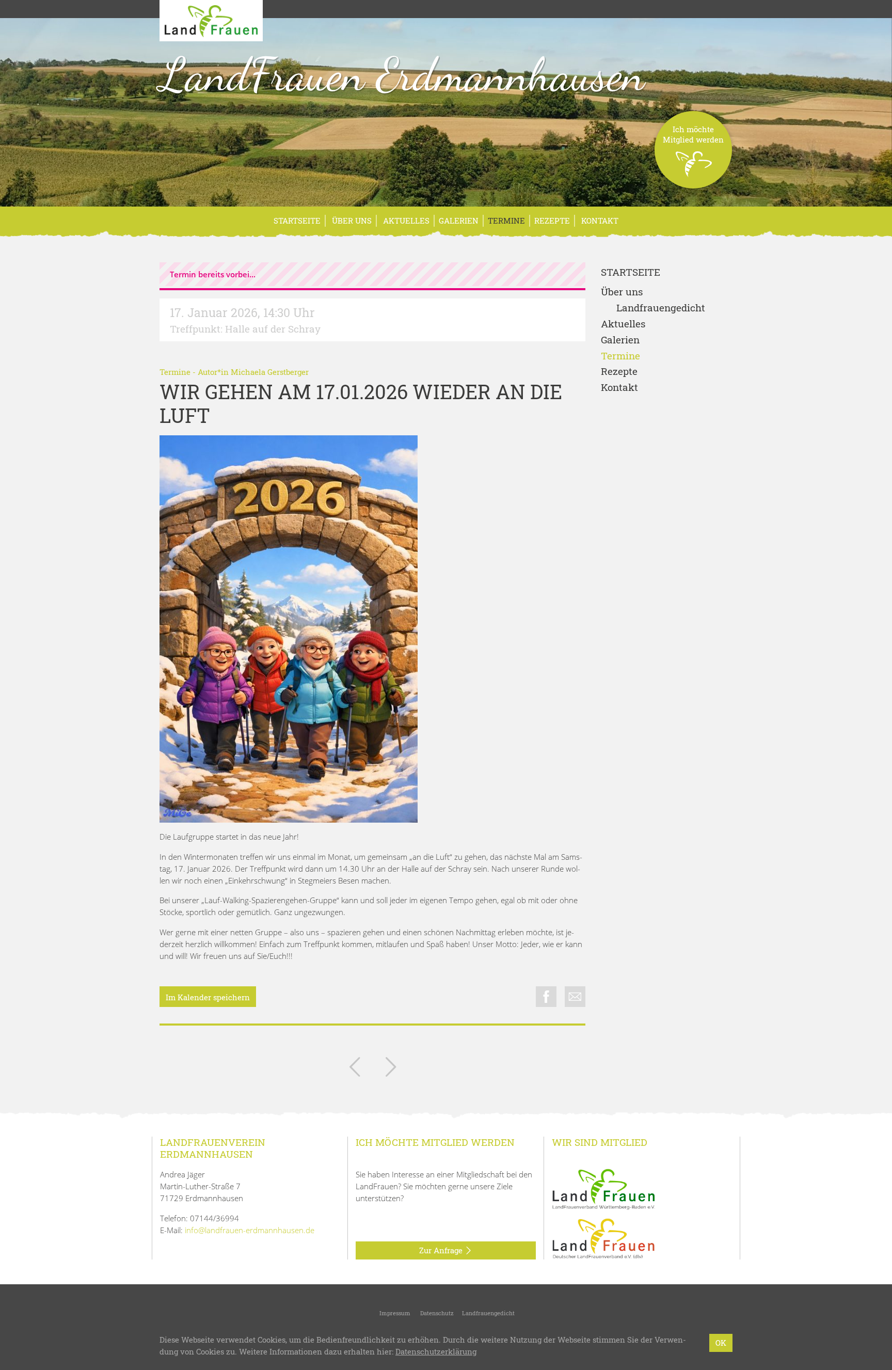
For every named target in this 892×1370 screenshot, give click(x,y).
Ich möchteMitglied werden (693, 134)
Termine (506, 220)
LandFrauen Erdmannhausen (402, 74)
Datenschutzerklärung (435, 1351)
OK (720, 1342)
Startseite (297, 220)
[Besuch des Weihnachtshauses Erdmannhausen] (354, 1069)
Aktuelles (405, 220)
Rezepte (552, 220)
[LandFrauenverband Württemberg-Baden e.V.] (603, 1188)
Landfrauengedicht (660, 308)
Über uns (351, 220)
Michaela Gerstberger (270, 372)
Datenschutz (436, 1313)
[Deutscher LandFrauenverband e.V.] (603, 1238)
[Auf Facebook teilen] (546, 996)
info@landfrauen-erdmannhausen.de (249, 1230)
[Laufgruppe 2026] (289, 629)
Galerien (459, 220)
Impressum (394, 1313)
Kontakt (598, 220)
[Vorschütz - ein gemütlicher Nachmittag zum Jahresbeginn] (391, 1069)
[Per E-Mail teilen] (575, 996)
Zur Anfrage (442, 1250)
